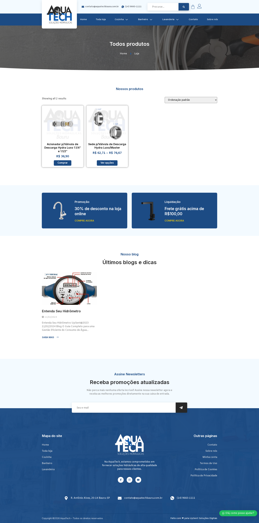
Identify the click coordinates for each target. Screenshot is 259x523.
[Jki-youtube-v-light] (138, 480)
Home (83, 19)
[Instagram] (129, 480)
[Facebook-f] (121, 480)
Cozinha (119, 19)
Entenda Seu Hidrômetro (61, 311)
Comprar (63, 162)
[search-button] (184, 7)
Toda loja (101, 19)
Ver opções (107, 162)
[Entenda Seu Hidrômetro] (69, 288)
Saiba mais (48, 337)
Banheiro (143, 19)
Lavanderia (168, 19)
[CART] (193, 6)
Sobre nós (212, 19)
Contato (193, 19)
